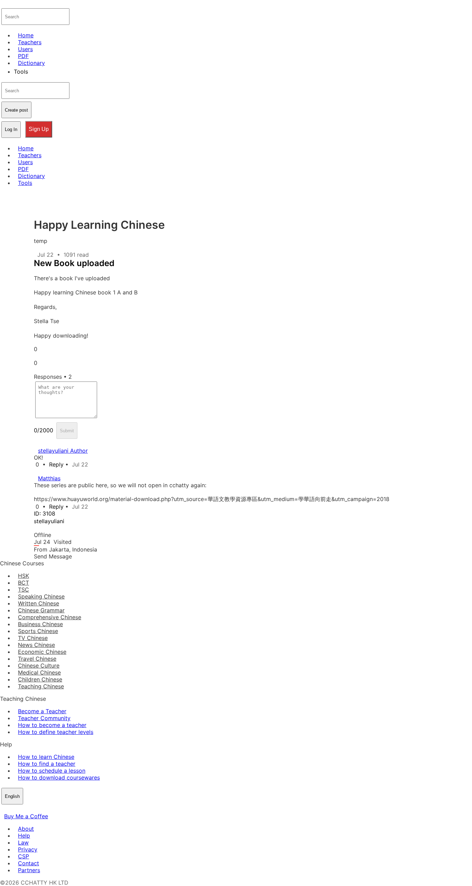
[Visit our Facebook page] (4, 809)
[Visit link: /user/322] (38, 471)
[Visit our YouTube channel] (29, 809)
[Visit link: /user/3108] (38, 443)
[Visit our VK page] (20, 809)
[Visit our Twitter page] (12, 809)
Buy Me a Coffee (26, 816)
